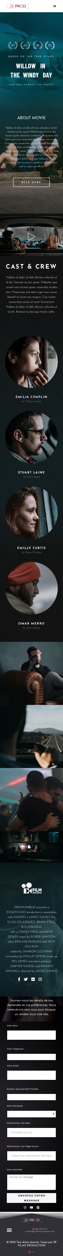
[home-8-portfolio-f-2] (31, 736)
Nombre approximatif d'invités (22, 1089)
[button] (9, 1230)
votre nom (12, 1025)
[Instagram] (25, 1207)
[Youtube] (31, 1207)
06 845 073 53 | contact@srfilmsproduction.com (40, 1230)
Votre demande (15, 1106)
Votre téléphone (15, 1049)
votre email (13, 1065)
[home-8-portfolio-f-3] (31, 799)
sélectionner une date (18, 1123)
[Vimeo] (38, 1207)
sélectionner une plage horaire (23, 1146)
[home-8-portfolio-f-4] (31, 847)
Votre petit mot (14, 1169)
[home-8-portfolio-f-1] (31, 673)
